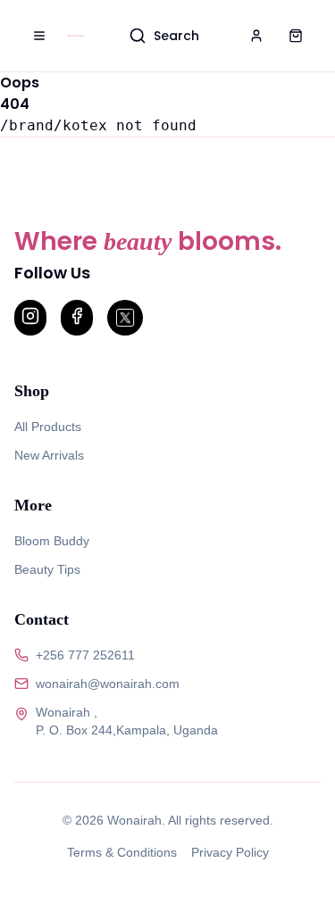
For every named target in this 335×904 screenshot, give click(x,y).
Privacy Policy (230, 852)
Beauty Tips (47, 569)
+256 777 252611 (85, 655)
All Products (47, 426)
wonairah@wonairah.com (108, 683)
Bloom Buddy (51, 541)
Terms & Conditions (122, 852)
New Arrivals (49, 455)
